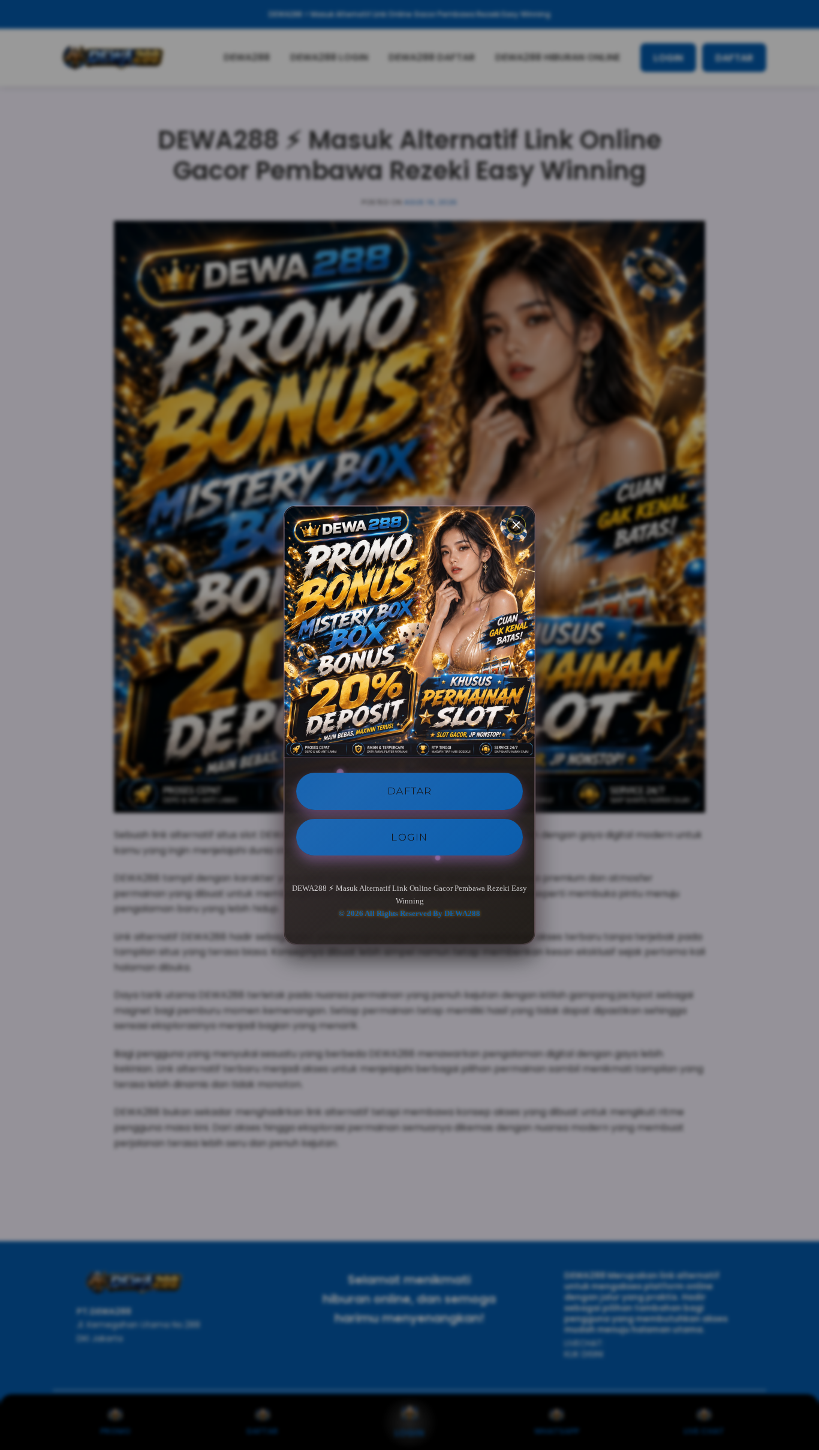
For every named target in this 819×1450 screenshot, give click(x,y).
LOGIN (409, 836)
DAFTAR (409, 791)
